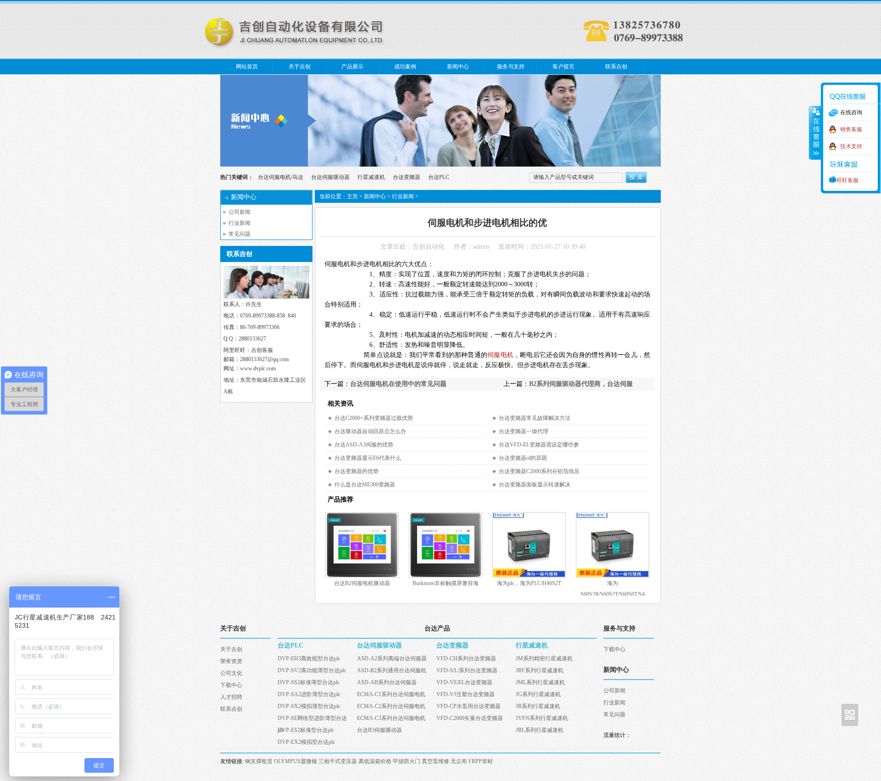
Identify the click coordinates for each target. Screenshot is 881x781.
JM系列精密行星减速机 (544, 658)
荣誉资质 (231, 661)
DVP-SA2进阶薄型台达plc (309, 694)
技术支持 (851, 146)
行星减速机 (371, 177)
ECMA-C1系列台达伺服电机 (391, 694)
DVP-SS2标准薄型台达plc (309, 682)
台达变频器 (406, 177)
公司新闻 (240, 212)
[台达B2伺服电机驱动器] (362, 576)
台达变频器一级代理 (523, 431)
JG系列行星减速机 (538, 694)
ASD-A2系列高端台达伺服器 (392, 658)
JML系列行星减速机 (540, 682)
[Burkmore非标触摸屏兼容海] (445, 576)
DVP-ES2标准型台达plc (306, 730)
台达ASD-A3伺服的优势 (364, 444)
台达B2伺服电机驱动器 (362, 583)
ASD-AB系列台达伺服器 (387, 682)
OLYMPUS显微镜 (295, 761)
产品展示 (352, 66)
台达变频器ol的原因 (523, 458)
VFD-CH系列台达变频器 (466, 658)
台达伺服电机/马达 (280, 177)
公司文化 (231, 673)
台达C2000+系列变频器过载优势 (374, 418)
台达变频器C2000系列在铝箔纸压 (539, 471)
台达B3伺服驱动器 (379, 730)
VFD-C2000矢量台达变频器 (469, 718)
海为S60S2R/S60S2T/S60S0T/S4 (612, 584)
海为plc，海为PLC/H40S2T (529, 583)
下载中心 (231, 685)
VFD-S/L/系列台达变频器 (466, 670)
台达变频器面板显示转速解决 (534, 484)
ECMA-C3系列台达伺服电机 (391, 718)
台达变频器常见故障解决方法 (534, 418)
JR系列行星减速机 (538, 706)
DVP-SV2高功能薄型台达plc (312, 670)
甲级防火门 (406, 761)
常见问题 (240, 234)
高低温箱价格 (374, 761)
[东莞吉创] (296, 48)
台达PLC (438, 177)
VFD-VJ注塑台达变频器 (465, 694)
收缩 (815, 133)
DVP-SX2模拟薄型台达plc (309, 706)
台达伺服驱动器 (330, 177)
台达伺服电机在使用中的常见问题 (398, 383)
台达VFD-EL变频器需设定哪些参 (539, 444)
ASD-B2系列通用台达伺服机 (391, 670)
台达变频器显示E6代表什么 (368, 458)
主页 (352, 196)
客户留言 (563, 66)
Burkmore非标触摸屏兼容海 (446, 583)
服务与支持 (510, 66)
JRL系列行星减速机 (539, 730)
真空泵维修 (435, 761)
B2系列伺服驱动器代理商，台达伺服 (581, 383)
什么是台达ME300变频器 (365, 484)
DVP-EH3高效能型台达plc (309, 658)
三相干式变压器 (337, 761)
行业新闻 (240, 223)
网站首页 (247, 66)
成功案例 (405, 66)
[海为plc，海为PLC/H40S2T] (529, 576)
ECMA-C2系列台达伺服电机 (391, 706)
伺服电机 (500, 354)
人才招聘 (231, 697)
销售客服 (851, 129)
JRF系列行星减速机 (539, 670)
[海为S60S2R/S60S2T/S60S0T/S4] (612, 576)
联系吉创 (616, 66)
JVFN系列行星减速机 (542, 718)
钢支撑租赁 (259, 761)
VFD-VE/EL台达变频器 (464, 682)
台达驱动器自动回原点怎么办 (370, 431)
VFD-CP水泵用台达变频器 (468, 706)
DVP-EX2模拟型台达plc (306, 742)
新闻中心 (458, 66)
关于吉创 (300, 66)
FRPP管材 (480, 761)
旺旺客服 (847, 180)
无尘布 (459, 761)
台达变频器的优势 (357, 471)
